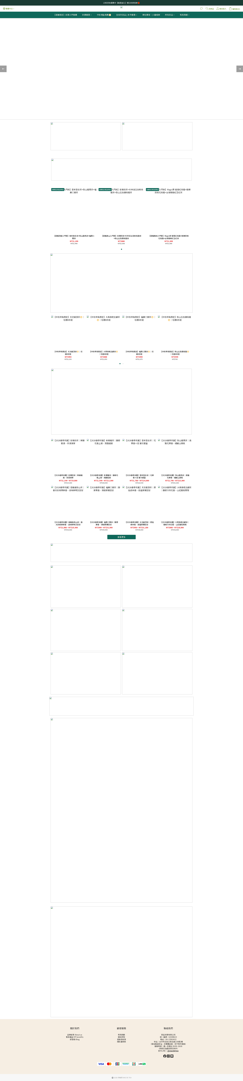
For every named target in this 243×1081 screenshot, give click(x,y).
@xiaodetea (172, 1050)
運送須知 (121, 1037)
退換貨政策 (121, 1039)
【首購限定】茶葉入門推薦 (65, 14)
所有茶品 (169, 14)
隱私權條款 (121, 1041)
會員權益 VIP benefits (74, 1037)
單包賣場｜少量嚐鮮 (151, 14)
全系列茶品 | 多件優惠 (125, 14)
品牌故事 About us (74, 1034)
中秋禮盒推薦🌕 (104, 14)
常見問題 (184, 14)
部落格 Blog (75, 1039)
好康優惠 (86, 14)
